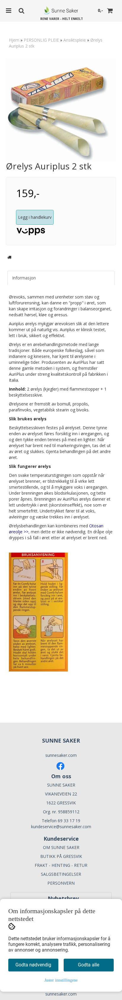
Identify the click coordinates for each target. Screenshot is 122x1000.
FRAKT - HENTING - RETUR (61, 865)
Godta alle (88, 965)
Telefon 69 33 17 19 (61, 820)
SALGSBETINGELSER (61, 874)
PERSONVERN (61, 883)
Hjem (14, 40)
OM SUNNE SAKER (61, 847)
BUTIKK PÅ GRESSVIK (61, 856)
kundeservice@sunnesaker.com (61, 826)
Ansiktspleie (74, 40)
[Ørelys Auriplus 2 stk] (61, 109)
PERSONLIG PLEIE (41, 40)
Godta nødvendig (33, 965)
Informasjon (24, 278)
